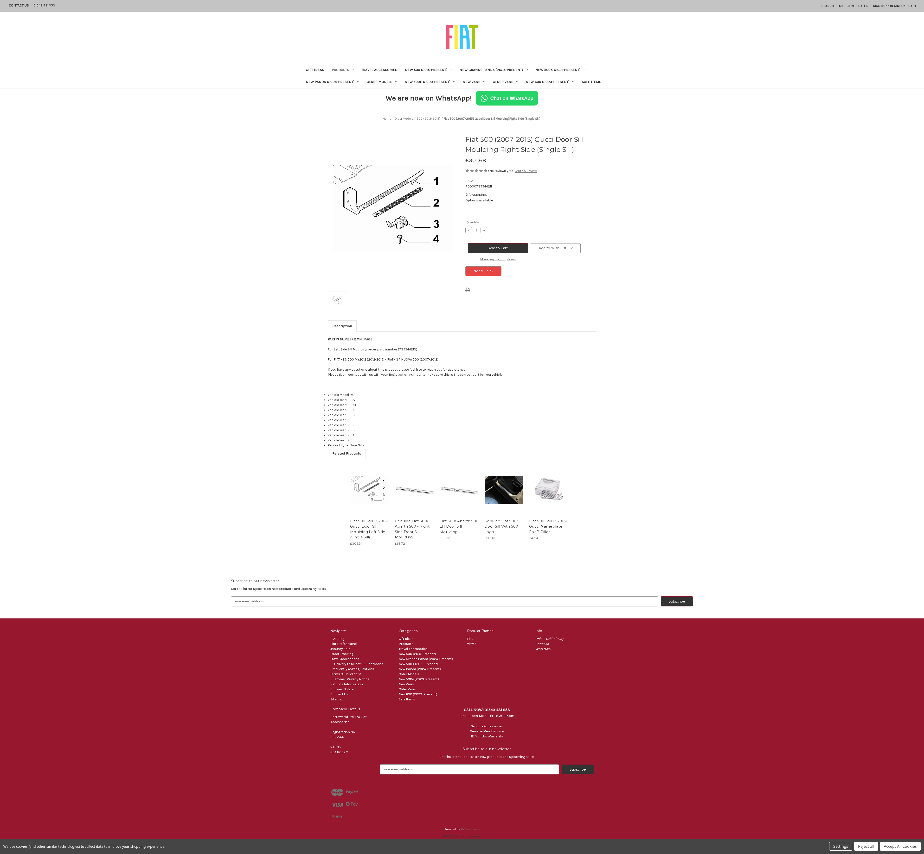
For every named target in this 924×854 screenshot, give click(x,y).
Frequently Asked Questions (352, 669)
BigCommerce (470, 829)
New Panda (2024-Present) (330, 82)
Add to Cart (370, 494)
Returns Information (346, 684)
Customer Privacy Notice (349, 679)
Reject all (866, 846)
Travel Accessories (379, 70)
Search (827, 6)
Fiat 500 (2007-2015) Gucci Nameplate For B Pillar (548, 526)
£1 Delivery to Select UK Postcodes (356, 664)
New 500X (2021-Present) (557, 70)
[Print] (467, 290)
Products (340, 70)
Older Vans (503, 82)
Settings (840, 846)
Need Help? (483, 271)
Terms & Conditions (346, 674)
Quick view (369, 485)
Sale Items (591, 82)
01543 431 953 (44, 5)
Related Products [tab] (346, 453)
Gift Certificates (853, 6)
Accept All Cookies (900, 846)
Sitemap (336, 699)
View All (472, 644)
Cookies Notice (341, 689)
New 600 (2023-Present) (548, 82)
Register (897, 6)
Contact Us (19, 5)
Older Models (379, 82)
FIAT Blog (337, 639)
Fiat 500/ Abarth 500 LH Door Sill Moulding (459, 526)
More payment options (498, 259)
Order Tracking (341, 654)
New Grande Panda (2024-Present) (491, 70)
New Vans (472, 82)
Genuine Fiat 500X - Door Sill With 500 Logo (502, 526)
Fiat (470, 639)
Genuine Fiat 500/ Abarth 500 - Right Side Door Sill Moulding (412, 529)
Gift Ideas (315, 70)
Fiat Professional (343, 644)
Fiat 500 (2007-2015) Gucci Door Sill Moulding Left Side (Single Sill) (369, 529)
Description (342, 326)
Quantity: (472, 222)
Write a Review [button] (526, 171)
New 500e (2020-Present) (427, 82)
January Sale (340, 649)
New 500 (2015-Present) (426, 70)
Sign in (879, 6)
